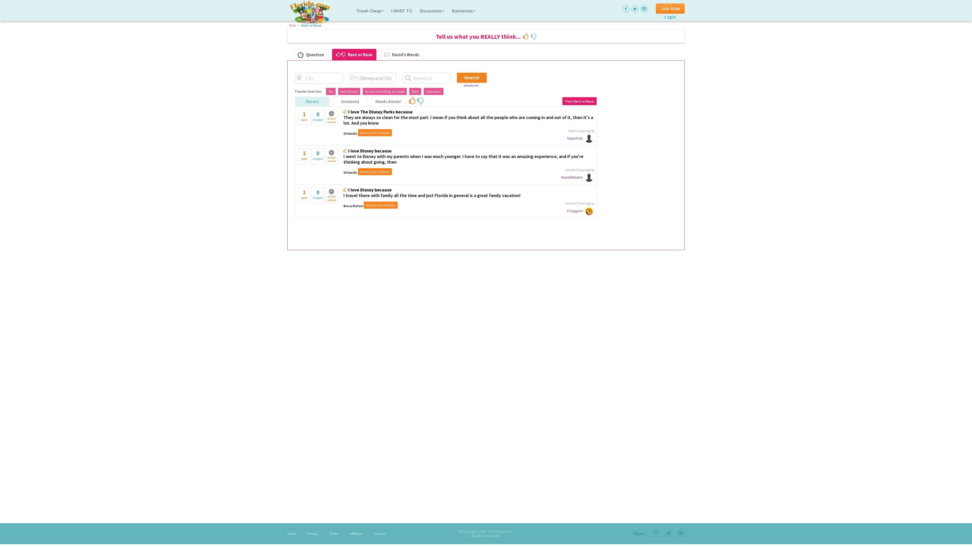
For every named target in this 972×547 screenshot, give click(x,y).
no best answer (331, 120)
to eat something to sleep (384, 91)
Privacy (312, 533)
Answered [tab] (350, 101)
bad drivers (349, 91)
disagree (318, 116)
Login (670, 17)
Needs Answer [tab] (388, 101)
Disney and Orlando (375, 132)
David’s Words (405, 54)
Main (292, 25)
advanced (470, 85)
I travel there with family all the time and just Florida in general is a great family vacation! (432, 195)
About (291, 533)
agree (304, 116)
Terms (334, 533)
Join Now (670, 8)
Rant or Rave (311, 25)
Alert (415, 91)
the (330, 91)
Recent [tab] (312, 101)
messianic (433, 91)
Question (315, 54)
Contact (380, 533)
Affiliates (356, 533)
